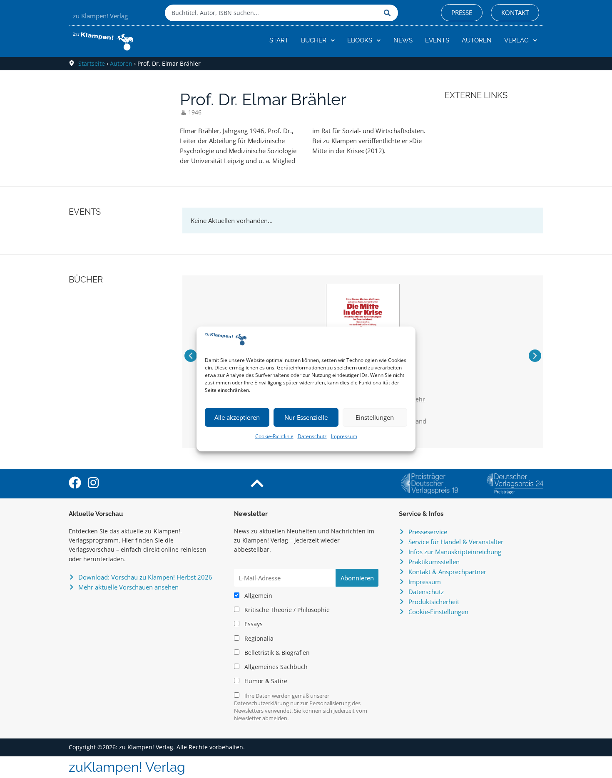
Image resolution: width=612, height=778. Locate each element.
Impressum (344, 436)
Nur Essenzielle (306, 417)
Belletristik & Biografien (276, 653)
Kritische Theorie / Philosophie (286, 610)
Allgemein (257, 596)
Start (279, 40)
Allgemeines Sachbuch (275, 667)
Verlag (516, 40)
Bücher (313, 40)
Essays (253, 624)
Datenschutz (312, 436)
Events (437, 40)
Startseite (91, 63)
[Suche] (389, 13)
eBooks (359, 40)
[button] (190, 355)
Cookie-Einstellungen (438, 611)
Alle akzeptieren (237, 417)
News (403, 40)
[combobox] (272, 13)
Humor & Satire (265, 681)
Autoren (477, 40)
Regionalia (258, 638)
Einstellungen (375, 417)
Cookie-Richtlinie (274, 436)
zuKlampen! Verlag (127, 767)
